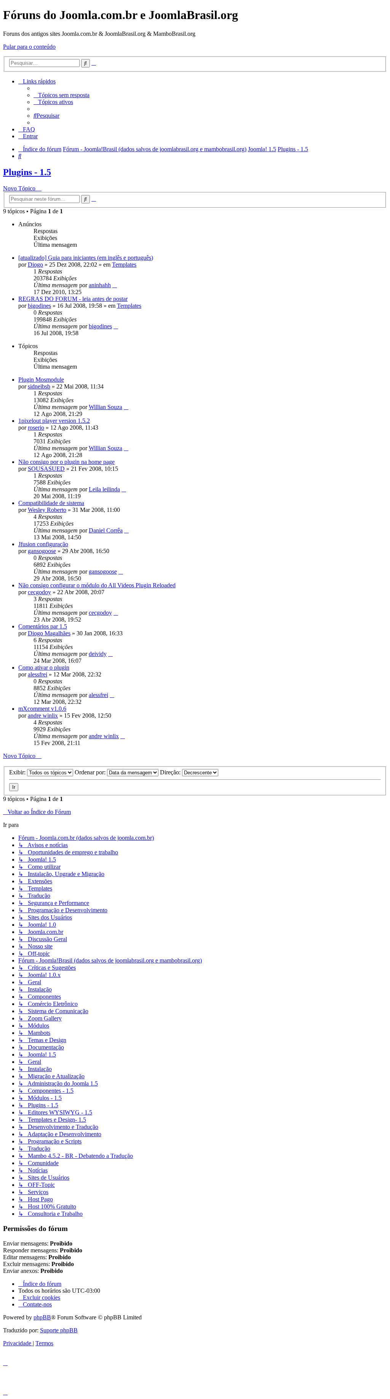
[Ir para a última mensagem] (114, 285)
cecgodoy (39, 592)
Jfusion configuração (43, 544)
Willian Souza (105, 407)
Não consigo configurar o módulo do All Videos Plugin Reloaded (97, 585)
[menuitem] (62, 95)
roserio (36, 427)
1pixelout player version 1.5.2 (54, 420)
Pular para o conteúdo (29, 46)
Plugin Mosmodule (41, 379)
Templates (124, 264)
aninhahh (100, 285)
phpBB (42, 1317)
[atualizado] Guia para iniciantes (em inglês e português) (85, 257)
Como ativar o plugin (43, 667)
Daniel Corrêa (106, 530)
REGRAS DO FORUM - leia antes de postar (73, 299)
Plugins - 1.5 (27, 172)
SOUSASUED (46, 468)
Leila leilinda (104, 489)
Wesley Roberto (47, 510)
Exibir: (18, 772)
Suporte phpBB (59, 1330)
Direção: (171, 772)
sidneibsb (39, 386)
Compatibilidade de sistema (51, 503)
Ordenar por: (91, 772)
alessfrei (37, 674)
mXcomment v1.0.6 (42, 708)
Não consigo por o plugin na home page (66, 462)
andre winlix (43, 715)
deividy (98, 654)
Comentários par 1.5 (42, 626)
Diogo (35, 264)
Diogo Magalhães (49, 633)
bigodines (39, 305)
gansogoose (42, 551)
